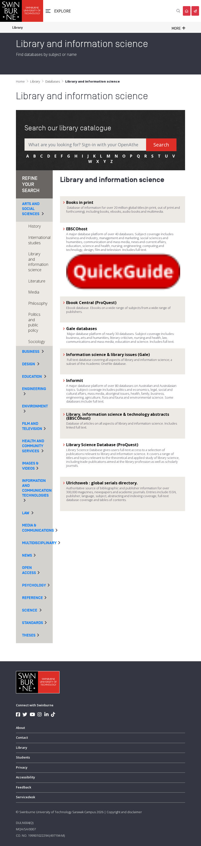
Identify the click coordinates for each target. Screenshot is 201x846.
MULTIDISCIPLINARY (39, 542)
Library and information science (38, 261)
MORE (177, 28)
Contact (22, 737)
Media (33, 292)
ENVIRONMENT (35, 406)
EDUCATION (32, 376)
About (20, 727)
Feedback (23, 787)
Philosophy (37, 303)
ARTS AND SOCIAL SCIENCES (30, 208)
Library (17, 27)
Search (161, 144)
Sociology (36, 341)
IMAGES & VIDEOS (30, 466)
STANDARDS (32, 622)
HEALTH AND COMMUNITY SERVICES (33, 446)
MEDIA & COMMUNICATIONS (38, 528)
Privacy (21, 767)
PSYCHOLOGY (34, 585)
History (34, 226)
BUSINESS (30, 351)
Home (20, 81)
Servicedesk (25, 797)
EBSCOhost (77, 229)
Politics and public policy (34, 322)
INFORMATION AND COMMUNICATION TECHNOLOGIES (37, 488)
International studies (39, 240)
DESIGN (28, 364)
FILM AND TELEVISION (32, 426)
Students (23, 757)
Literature (36, 281)
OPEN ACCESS (29, 570)
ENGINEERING (34, 388)
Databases (52, 81)
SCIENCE (29, 610)
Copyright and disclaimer (124, 812)
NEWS (27, 555)
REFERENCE (32, 597)
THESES (29, 635)
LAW (25, 513)
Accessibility (25, 777)
